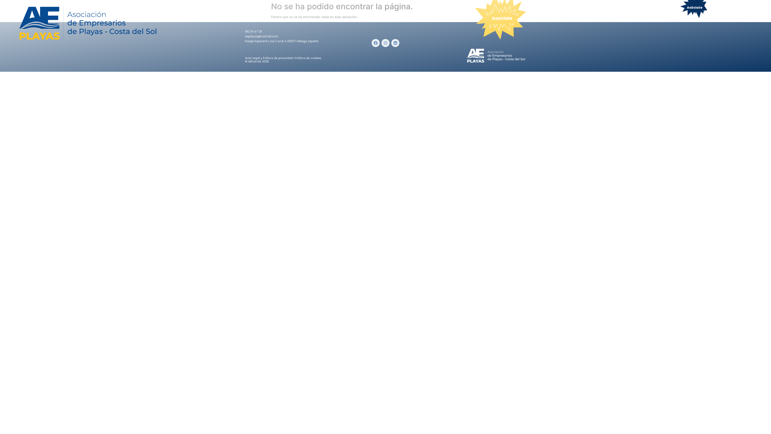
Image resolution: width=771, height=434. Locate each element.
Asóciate (694, 7)
